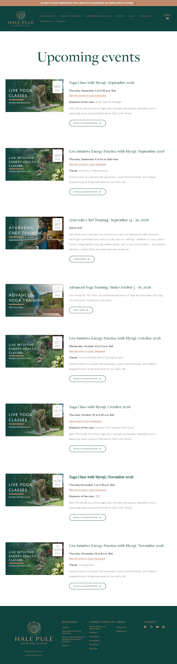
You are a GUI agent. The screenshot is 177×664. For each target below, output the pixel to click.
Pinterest (94, 644)
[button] (48, 16)
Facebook (94, 636)
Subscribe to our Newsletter (97, 627)
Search (65, 645)
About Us (121, 627)
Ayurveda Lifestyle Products (71, 632)
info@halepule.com (34, 651)
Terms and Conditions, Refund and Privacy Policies (73, 639)
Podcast (93, 632)
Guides (65, 627)
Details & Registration (85, 123)
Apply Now (79, 310)
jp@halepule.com (34, 655)
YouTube (93, 648)
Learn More (80, 259)
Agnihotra (122, 631)
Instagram (94, 640)
